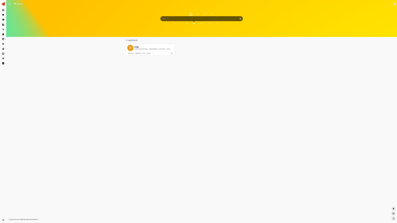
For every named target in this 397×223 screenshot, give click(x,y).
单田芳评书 (131, 53)
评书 (144, 53)
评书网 (148, 53)
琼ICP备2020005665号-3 (31, 219)
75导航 (21, 219)
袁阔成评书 (138, 53)
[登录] (394, 4)
